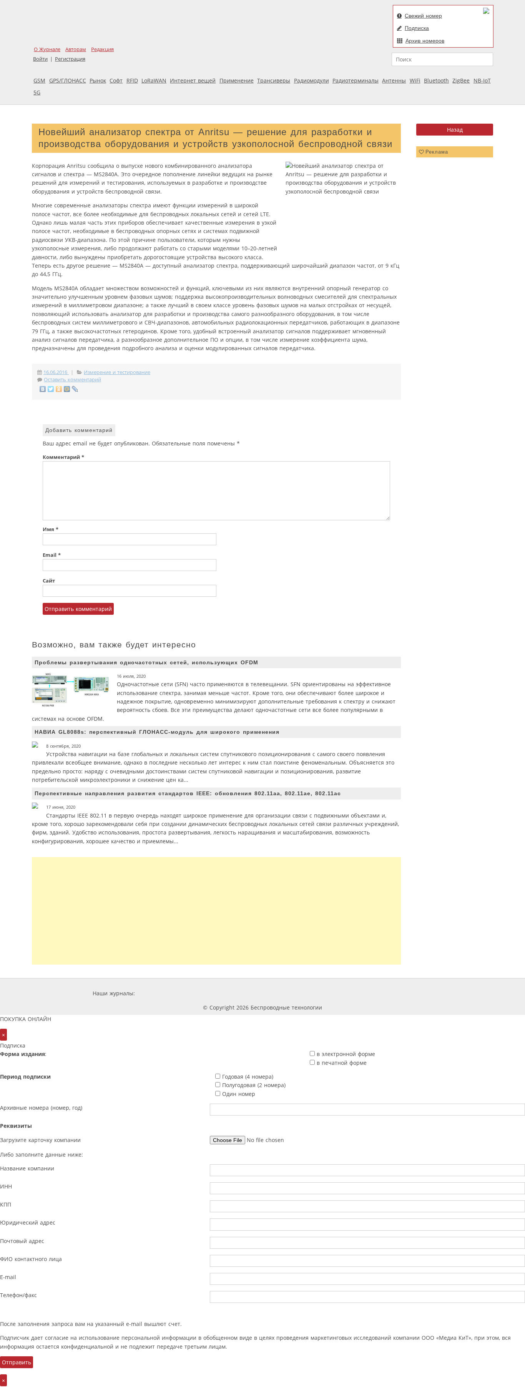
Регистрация (70, 59)
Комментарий (63, 457)
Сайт (49, 581)
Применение (236, 80)
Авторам (75, 49)
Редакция (102, 49)
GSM (39, 80)
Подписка (417, 28)
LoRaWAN (153, 80)
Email (52, 555)
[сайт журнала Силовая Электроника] (161, 993)
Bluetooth (436, 80)
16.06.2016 (56, 372)
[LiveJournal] (75, 389)
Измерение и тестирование (117, 372)
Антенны (394, 80)
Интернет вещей (193, 80)
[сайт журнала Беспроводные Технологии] (302, 993)
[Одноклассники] (59, 389)
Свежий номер (423, 15)
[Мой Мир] (67, 389)
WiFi (415, 80)
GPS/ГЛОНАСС (67, 80)
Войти (40, 59)
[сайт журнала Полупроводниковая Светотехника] (360, 993)
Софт (116, 80)
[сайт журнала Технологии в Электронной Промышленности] (210, 993)
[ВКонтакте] (43, 389)
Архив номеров (424, 40)
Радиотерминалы (355, 80)
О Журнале (47, 49)
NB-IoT (482, 80)
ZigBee (461, 80)
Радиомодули (311, 80)
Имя (50, 529)
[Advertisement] (216, 911)
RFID (132, 80)
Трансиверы (273, 80)
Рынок (98, 80)
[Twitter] (51, 389)
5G (36, 92)
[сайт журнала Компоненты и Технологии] (256, 993)
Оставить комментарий (72, 379)
